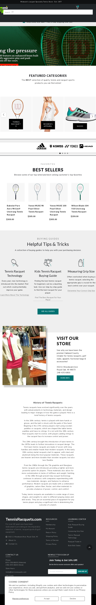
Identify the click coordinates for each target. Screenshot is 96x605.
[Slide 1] (48, 58)
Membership (51, 525)
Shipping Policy (52, 536)
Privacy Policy (51, 544)
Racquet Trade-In (74, 542)
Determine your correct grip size (81, 291)
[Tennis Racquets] (16, 114)
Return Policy (51, 532)
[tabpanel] (41, 147)
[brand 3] (71, 146)
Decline (73, 598)
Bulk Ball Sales (74, 545)
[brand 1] (41, 146)
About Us (12, 540)
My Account (50, 528)
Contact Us (13, 544)
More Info (65, 378)
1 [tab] (60, 154)
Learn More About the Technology (14, 295)
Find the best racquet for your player (48, 298)
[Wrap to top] (89, 547)
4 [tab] (68, 154)
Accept (47, 598)
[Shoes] (80, 114)
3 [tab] (65, 154)
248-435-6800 (12, 565)
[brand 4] (86, 146)
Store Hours (10, 568)
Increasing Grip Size (76, 531)
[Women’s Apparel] (48, 114)
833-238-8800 (12, 562)
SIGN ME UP (82, 571)
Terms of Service (52, 540)
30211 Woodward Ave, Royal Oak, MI (23, 537)
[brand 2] (56, 146)
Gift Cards (10, 576)
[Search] (89, 13)
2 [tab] (63, 154)
